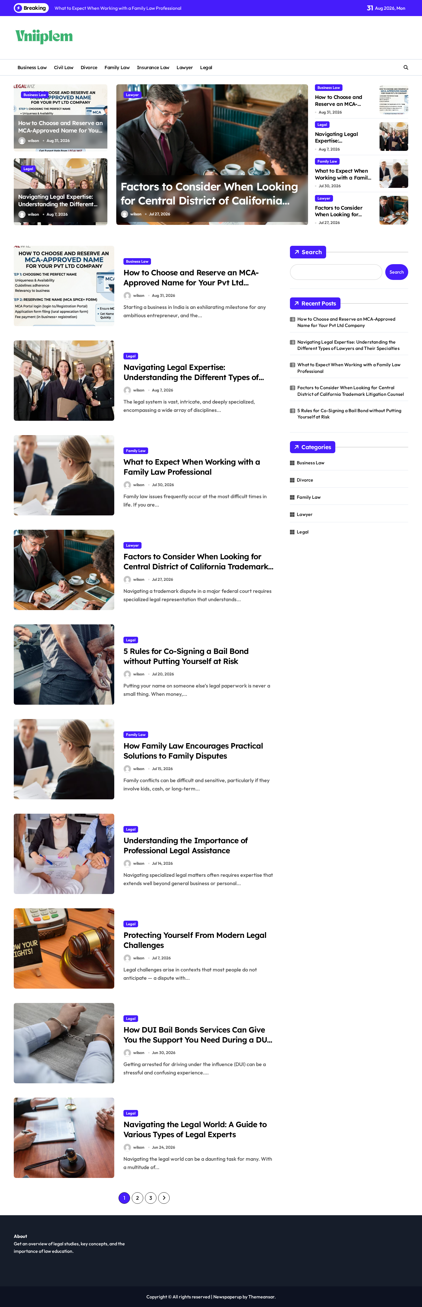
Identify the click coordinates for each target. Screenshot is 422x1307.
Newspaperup (227, 1297)
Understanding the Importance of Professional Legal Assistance (185, 845)
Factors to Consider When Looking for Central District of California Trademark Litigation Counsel (207, 201)
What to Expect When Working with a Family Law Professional (343, 177)
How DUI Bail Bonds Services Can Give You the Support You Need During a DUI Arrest (197, 1040)
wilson (33, 140)
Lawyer (185, 67)
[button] (302, 154)
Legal (206, 67)
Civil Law (63, 67)
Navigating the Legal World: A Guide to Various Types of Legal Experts (195, 1129)
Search (312, 252)
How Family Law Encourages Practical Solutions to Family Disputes (193, 751)
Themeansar (261, 1297)
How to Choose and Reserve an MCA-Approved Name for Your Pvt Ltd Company (60, 130)
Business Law (32, 67)
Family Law (116, 67)
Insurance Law (153, 67)
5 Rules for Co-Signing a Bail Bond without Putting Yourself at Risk (186, 656)
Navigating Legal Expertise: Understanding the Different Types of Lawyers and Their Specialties (56, 208)
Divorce (89, 67)
